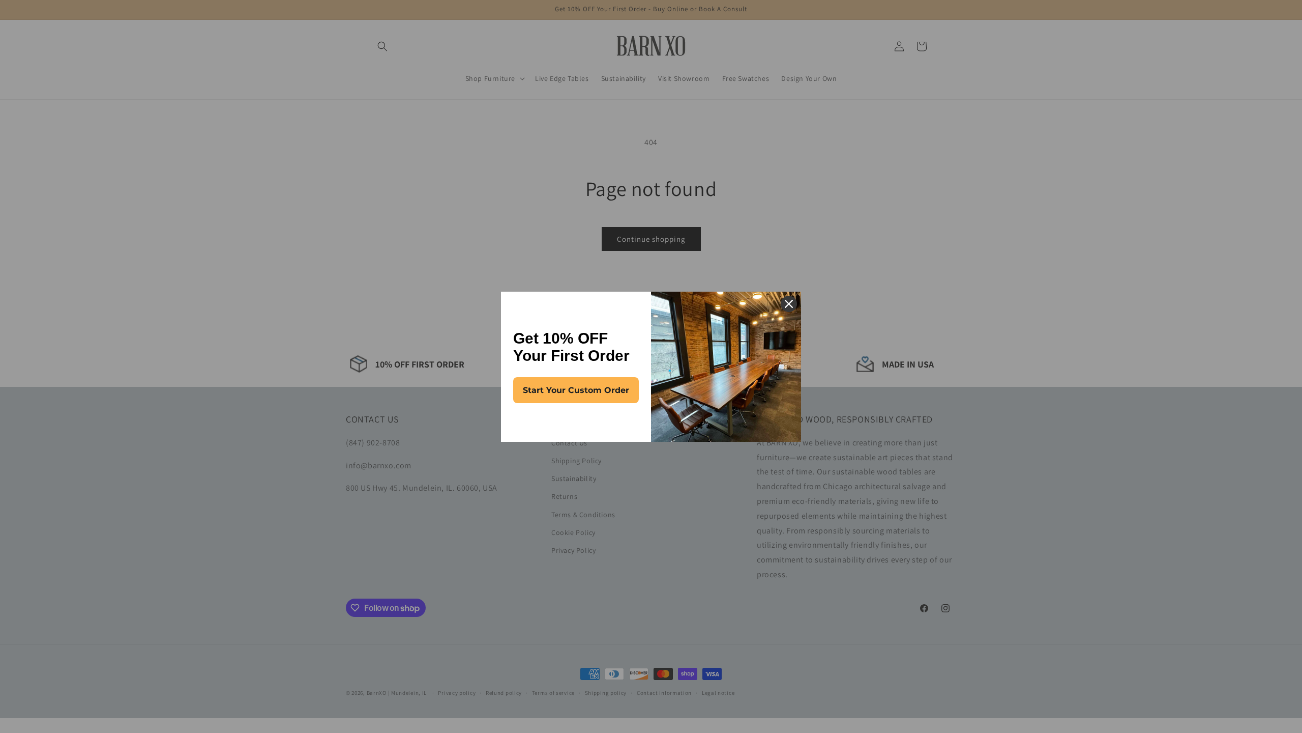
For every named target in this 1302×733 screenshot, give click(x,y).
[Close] (789, 304)
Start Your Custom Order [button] (576, 390)
